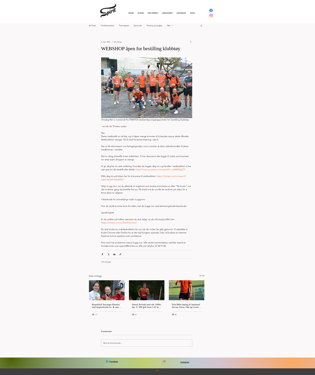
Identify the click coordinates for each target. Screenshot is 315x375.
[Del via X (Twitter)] (108, 254)
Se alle (202, 275)
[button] (153, 13)
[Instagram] (211, 15)
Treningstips (124, 25)
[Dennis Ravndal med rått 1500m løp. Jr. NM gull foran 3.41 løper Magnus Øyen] (147, 290)
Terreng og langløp (154, 25)
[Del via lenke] (120, 254)
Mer (168, 25)
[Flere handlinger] (190, 41)
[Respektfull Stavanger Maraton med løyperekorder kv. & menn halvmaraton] (107, 290)
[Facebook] (211, 10)
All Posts (92, 25)
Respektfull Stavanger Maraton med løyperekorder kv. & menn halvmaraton (106, 305)
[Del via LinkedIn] (114, 254)
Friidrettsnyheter (107, 25)
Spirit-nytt (138, 25)
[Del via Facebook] (102, 254)
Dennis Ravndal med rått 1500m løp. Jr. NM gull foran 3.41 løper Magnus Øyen (146, 305)
